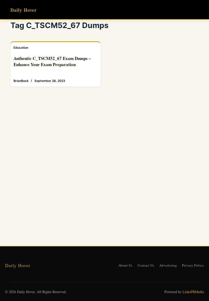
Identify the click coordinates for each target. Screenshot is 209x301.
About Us (126, 265)
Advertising (168, 265)
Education (21, 47)
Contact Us (146, 265)
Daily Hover (23, 10)
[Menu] (196, 9)
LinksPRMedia (193, 291)
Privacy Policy (193, 265)
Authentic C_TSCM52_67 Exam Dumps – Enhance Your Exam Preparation (52, 61)
